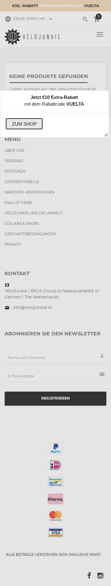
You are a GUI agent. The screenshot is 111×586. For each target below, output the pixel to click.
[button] (24, 124)
